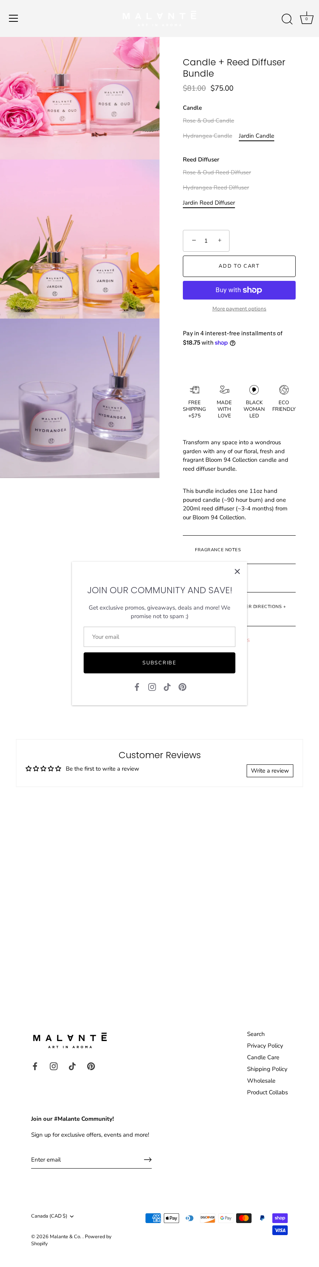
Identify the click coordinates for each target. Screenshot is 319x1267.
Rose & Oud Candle (208, 120)
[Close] (237, 571)
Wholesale (261, 1081)
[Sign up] (148, 1160)
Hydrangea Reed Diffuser (216, 187)
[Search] (287, 19)
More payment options (239, 308)
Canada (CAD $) (49, 1216)
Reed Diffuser (201, 159)
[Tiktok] (167, 686)
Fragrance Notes (217, 550)
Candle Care (263, 1057)
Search (256, 1034)
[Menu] (13, 18)
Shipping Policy (267, 1069)
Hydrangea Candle (207, 135)
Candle (192, 107)
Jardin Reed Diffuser (209, 202)
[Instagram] (152, 686)
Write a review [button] (270, 771)
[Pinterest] (182, 686)
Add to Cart (239, 266)
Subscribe (159, 662)
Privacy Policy (265, 1046)
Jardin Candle (256, 135)
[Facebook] (137, 686)
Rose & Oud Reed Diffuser (217, 172)
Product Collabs (267, 1092)
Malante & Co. (66, 1236)
